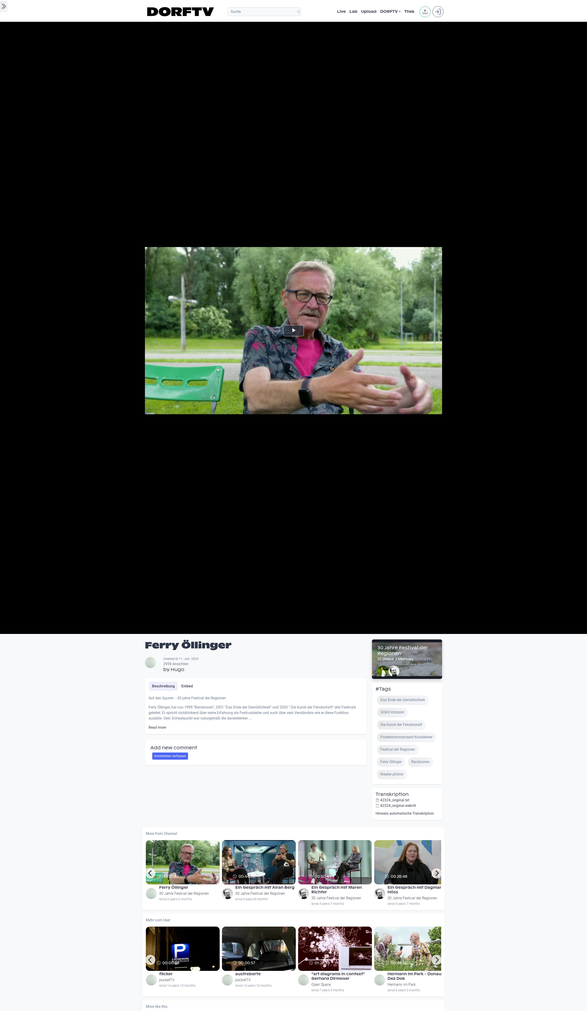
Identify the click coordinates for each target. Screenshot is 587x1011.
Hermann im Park (402, 984)
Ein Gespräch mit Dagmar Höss (414, 889)
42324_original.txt (394, 800)
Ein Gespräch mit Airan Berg (265, 887)
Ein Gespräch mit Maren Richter (336, 889)
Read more (157, 727)
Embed (187, 686)
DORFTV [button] (389, 11)
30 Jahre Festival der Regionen (402, 650)
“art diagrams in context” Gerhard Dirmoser (338, 976)
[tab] (163, 686)
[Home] (181, 11)
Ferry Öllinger (173, 887)
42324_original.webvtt (398, 805)
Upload (369, 11)
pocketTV (166, 980)
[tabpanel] (256, 712)
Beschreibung (163, 686)
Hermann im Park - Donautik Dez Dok (417, 976)
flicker (166, 974)
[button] (425, 11)
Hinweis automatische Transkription (405, 813)
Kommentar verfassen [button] (170, 756)
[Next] (437, 873)
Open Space (321, 984)
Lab (353, 11)
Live (341, 11)
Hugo (177, 669)
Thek (409, 11)
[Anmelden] (437, 11)
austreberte (248, 974)
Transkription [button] (392, 794)
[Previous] (150, 873)
